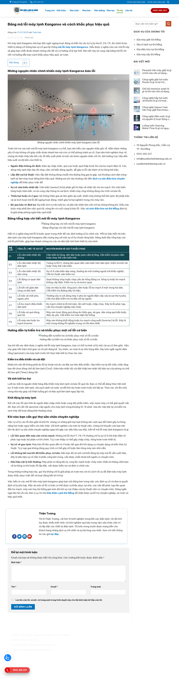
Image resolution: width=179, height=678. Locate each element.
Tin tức (119, 10)
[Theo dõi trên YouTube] (29, 536)
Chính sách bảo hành (136, 2)
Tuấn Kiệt (36, 32)
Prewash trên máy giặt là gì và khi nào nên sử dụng (156, 71)
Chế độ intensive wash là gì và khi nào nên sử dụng (155, 90)
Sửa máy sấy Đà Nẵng (148, 54)
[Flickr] (45, 656)
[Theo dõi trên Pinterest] (30, 656)
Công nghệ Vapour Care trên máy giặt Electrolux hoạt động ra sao (155, 108)
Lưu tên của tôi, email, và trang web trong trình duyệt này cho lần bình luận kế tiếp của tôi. (59, 600)
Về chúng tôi (87, 635)
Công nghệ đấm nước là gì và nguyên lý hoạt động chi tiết (156, 117)
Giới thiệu (61, 10)
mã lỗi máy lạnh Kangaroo (73, 47)
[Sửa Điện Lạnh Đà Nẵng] (25, 10)
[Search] (168, 2)
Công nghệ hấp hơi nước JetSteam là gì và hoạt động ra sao (155, 99)
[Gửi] (168, 23)
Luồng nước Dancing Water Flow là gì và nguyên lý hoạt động (156, 127)
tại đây (54, 534)
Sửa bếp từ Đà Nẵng (132, 649)
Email (54, 586)
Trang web (95, 586)
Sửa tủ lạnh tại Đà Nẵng (149, 44)
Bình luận (16, 562)
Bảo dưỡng (99, 10)
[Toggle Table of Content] (23, 62)
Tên (13, 586)
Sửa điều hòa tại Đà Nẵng (150, 49)
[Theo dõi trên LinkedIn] (24, 536)
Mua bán (86, 10)
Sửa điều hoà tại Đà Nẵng (135, 635)
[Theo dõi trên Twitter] (19, 536)
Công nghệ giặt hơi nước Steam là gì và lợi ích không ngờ (155, 81)
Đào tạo (111, 10)
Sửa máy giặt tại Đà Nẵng (135, 640)
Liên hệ (128, 10)
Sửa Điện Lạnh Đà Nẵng (60, 493)
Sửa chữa (74, 10)
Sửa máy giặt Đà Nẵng (148, 39)
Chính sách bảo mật (156, 2)
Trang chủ (50, 10)
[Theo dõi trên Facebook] (14, 536)
